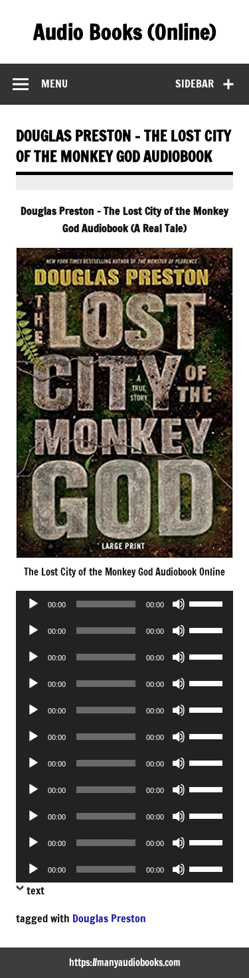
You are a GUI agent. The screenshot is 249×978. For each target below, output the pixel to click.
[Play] (33, 604)
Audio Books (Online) (124, 32)
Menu (54, 83)
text (35, 890)
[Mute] (178, 604)
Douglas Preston (109, 918)
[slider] (207, 603)
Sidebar (194, 83)
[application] (124, 604)
